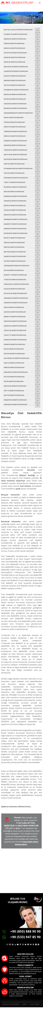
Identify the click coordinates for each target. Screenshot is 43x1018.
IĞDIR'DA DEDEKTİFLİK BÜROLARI (14, 247)
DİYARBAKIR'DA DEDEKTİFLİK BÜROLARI (16, 90)
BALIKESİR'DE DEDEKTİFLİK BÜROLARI (15, 108)
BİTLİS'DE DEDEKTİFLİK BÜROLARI (14, 377)
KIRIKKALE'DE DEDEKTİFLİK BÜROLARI (15, 196)
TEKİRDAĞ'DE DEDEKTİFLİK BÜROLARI (15, 131)
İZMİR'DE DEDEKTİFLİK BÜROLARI (14, 43)
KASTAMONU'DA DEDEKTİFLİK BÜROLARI (16, 358)
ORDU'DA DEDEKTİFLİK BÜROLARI (14, 164)
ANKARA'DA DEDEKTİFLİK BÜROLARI (15, 39)
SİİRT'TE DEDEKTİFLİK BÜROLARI (14, 390)
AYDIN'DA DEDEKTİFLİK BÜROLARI (14, 122)
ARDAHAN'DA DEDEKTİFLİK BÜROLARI (15, 404)
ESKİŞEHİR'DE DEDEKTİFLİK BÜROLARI (15, 141)
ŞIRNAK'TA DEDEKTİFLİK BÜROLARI (14, 316)
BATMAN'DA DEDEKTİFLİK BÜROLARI (15, 187)
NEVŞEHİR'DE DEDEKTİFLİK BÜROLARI (15, 400)
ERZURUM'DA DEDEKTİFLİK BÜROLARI (15, 159)
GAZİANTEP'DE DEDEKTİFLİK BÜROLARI (16, 71)
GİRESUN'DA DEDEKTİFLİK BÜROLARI (15, 321)
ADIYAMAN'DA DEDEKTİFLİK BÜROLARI (16, 178)
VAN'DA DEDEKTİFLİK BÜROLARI (13, 117)
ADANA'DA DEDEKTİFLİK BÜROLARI (14, 57)
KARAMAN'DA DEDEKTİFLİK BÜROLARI (15, 219)
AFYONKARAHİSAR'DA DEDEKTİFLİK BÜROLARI (18, 168)
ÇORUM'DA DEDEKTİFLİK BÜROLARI (15, 312)
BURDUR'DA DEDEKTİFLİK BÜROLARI (15, 215)
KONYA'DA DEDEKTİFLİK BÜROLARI (14, 62)
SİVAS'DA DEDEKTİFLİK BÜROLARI (14, 173)
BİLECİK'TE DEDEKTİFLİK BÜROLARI (14, 238)
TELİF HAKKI (34, 1004)
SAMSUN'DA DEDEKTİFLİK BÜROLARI (15, 103)
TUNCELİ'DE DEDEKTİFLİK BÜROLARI (15, 279)
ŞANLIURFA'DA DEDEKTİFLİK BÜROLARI (16, 66)
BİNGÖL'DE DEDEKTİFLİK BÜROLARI (14, 205)
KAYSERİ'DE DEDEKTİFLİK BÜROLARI (15, 99)
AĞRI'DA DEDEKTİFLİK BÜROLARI (14, 307)
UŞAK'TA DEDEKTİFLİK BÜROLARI (14, 363)
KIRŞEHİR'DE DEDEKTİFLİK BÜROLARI (15, 228)
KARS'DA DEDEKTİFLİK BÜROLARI (14, 191)
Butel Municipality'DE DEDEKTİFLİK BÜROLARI (18, 29)
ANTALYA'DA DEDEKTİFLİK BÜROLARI (15, 53)
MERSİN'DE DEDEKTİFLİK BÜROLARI (15, 80)
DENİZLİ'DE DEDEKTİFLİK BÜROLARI (15, 127)
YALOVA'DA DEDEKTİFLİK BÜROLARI (15, 210)
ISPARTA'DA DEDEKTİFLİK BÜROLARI (15, 330)
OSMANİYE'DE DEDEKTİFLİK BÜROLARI (15, 302)
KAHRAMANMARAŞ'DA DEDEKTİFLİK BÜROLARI (18, 113)
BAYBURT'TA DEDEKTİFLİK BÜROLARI (15, 275)
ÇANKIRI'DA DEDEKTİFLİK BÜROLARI (15, 256)
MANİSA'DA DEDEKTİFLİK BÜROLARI (15, 94)
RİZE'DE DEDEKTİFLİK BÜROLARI (13, 381)
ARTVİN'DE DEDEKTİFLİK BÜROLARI (14, 261)
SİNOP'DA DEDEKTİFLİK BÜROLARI (14, 242)
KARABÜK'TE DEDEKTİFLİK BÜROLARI (15, 224)
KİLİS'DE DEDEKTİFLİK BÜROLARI (14, 270)
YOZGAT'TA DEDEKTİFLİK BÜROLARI (15, 335)
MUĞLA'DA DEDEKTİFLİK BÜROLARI (14, 136)
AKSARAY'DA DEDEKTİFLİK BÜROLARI (15, 339)
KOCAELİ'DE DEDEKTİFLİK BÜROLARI (15, 76)
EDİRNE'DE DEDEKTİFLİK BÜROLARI (14, 344)
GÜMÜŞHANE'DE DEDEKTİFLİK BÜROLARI (16, 265)
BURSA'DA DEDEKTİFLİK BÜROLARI (14, 48)
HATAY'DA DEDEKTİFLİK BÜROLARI (14, 85)
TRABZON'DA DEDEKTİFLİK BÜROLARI (15, 150)
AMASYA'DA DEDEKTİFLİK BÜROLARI (15, 386)
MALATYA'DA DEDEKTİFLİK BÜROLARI (15, 154)
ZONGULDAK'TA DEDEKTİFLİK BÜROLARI (16, 284)
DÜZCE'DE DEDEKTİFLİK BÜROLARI (14, 353)
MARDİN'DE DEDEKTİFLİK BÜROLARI (15, 145)
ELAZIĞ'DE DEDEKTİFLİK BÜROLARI (14, 289)
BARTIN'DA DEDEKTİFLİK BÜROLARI (15, 252)
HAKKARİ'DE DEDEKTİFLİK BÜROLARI (15, 201)
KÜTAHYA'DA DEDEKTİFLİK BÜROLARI (15, 293)
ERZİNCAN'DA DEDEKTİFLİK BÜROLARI (15, 233)
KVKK (25, 1004)
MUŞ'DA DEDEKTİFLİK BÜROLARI (14, 349)
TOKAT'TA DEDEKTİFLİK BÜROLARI (14, 182)
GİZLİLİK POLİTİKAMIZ (11, 1004)
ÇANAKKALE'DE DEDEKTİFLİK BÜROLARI (16, 298)
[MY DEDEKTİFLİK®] (17, 2)
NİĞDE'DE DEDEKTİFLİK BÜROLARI (14, 367)
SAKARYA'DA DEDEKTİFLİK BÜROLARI (15, 326)
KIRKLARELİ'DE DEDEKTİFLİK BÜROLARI (16, 372)
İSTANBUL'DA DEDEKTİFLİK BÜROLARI (15, 34)
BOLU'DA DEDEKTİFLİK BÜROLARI (14, 395)
